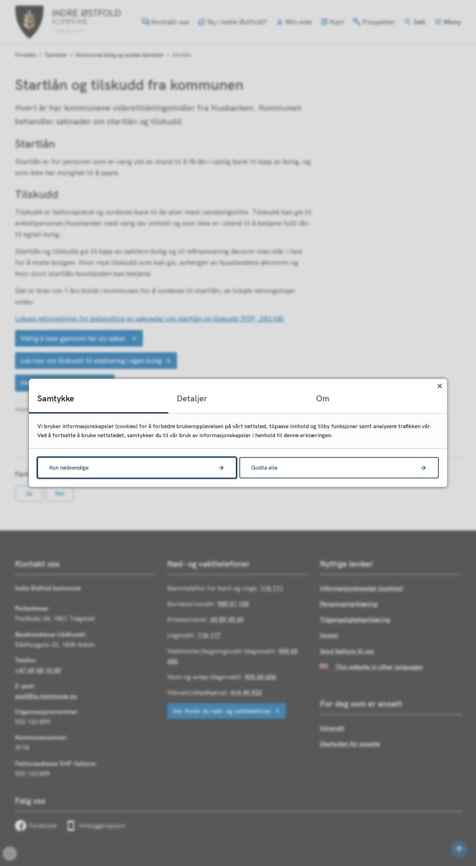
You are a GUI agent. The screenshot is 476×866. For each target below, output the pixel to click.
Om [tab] (322, 398)
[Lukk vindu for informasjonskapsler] (439, 386)
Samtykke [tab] (55, 398)
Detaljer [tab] (192, 398)
